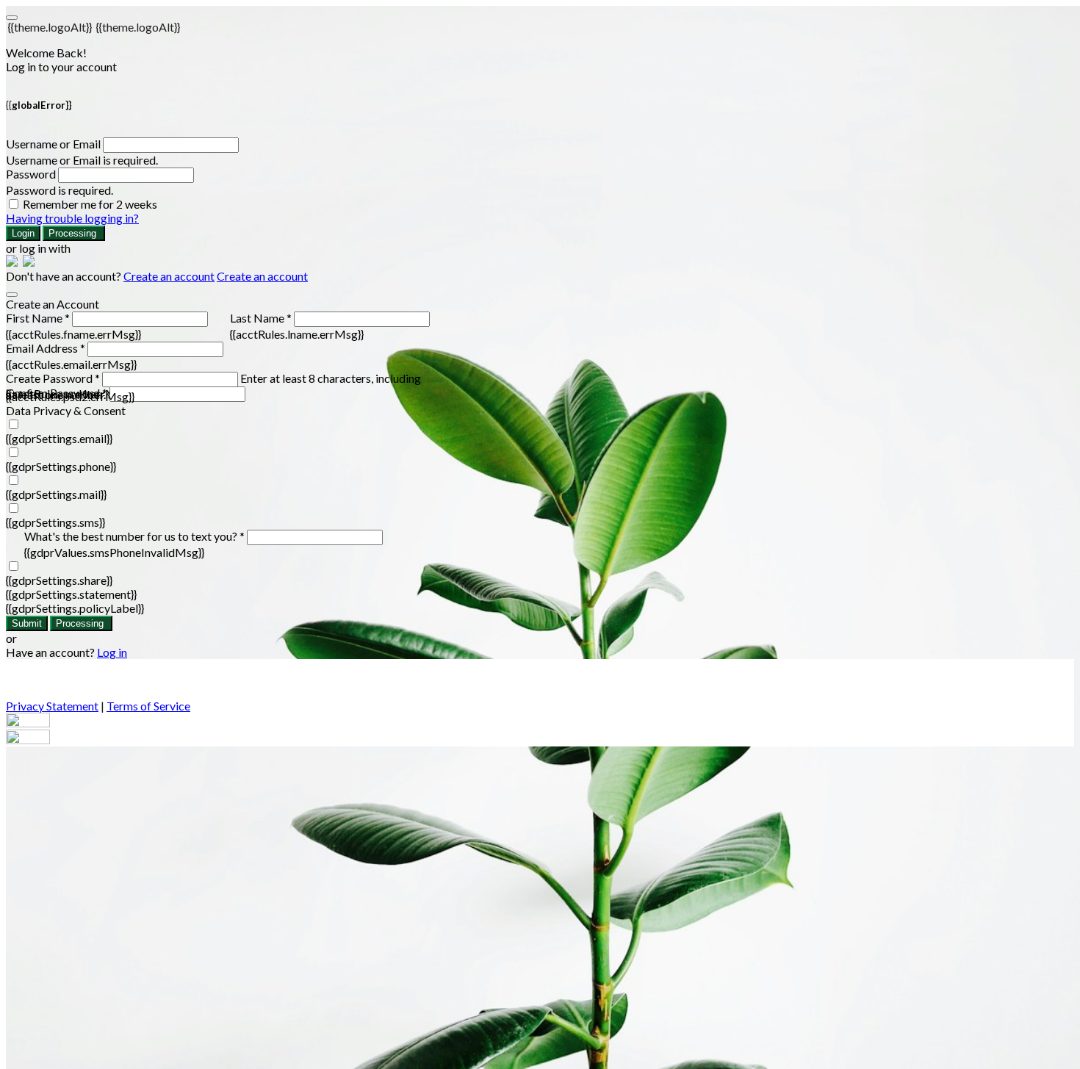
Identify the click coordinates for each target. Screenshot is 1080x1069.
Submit (27, 623)
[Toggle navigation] (12, 17)
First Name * (38, 318)
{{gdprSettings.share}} (59, 580)
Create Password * (53, 378)
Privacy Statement (52, 706)
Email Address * (45, 348)
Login (23, 233)
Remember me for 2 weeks (90, 204)
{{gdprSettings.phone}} (61, 466)
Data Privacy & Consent (66, 410)
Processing (73, 233)
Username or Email (53, 144)
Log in (112, 652)
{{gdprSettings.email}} (59, 438)
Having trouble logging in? (72, 218)
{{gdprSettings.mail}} (56, 494)
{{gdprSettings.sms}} (55, 522)
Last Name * (261, 318)
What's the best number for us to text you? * (134, 536)
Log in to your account (61, 66)
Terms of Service (148, 706)
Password (31, 174)
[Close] (12, 294)
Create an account (169, 276)
